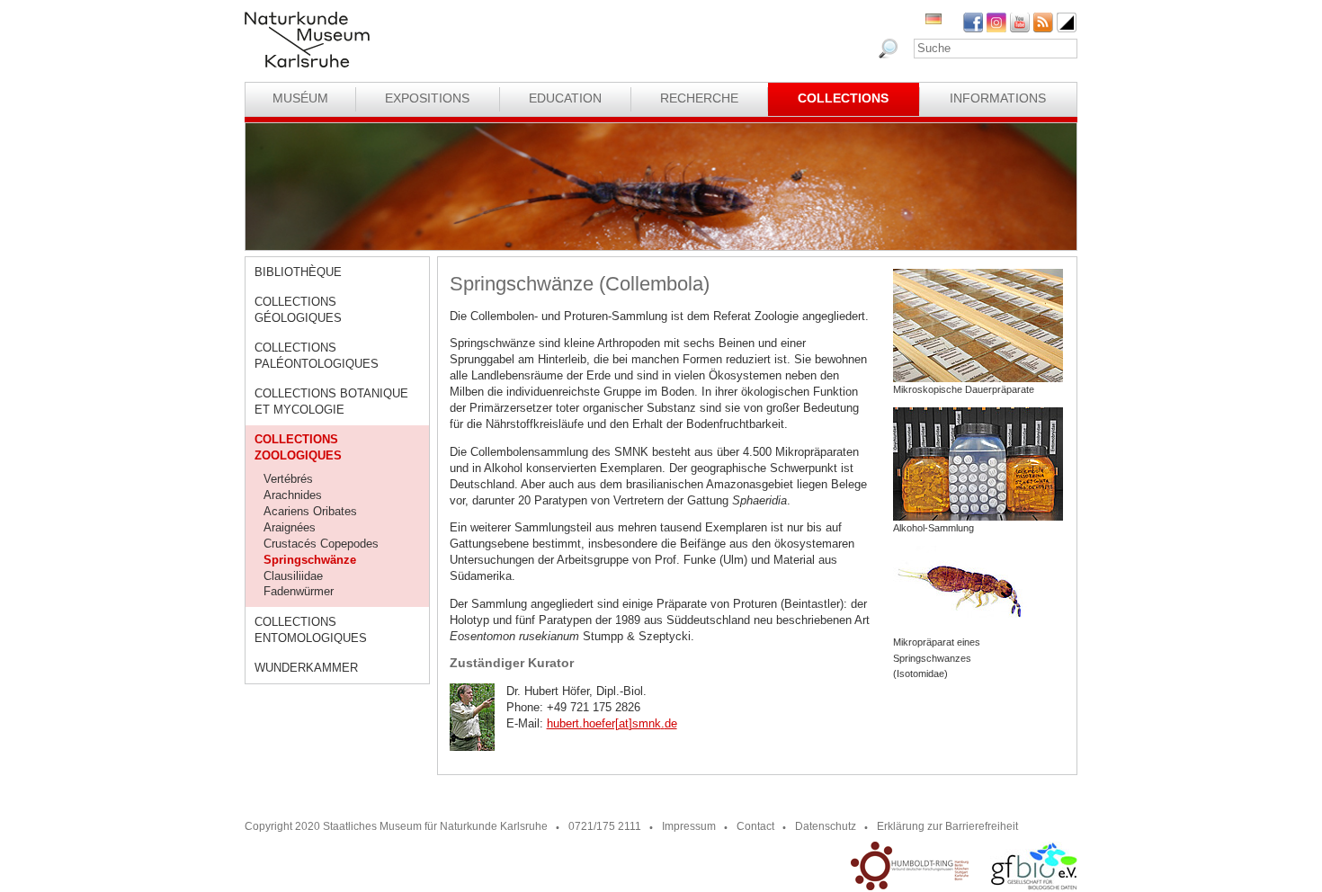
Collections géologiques (298, 310)
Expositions (427, 98)
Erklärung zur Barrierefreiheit (947, 826)
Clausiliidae (293, 576)
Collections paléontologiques (317, 355)
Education (565, 98)
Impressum (689, 826)
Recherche (699, 98)
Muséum (300, 98)
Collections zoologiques (298, 447)
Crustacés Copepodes (321, 543)
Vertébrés (288, 479)
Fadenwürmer (299, 591)
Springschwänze (310, 559)
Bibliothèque (298, 272)
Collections (843, 98)
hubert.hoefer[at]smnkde (612, 723)
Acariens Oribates (310, 511)
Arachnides (293, 495)
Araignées (290, 527)
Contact (755, 826)
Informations (998, 98)
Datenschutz (825, 826)
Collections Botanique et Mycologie (331, 401)
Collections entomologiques (311, 630)
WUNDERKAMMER (306, 667)
